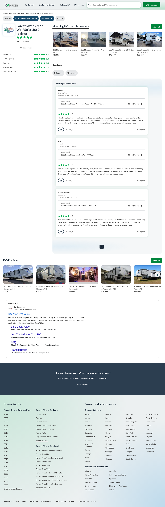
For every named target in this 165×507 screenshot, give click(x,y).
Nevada (129, 418)
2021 (6, 425)
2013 (6, 455)
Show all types (42, 440)
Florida (87, 450)
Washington (151, 440)
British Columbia (91, 475)
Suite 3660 (45, 18)
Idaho (87, 457)
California (88, 429)
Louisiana (109, 429)
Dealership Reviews (47, 5)
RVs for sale (79, 5)
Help (24, 501)
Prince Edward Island (117, 475)
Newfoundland (90, 486)
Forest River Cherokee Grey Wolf (49, 458)
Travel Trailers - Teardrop (46, 425)
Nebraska (129, 414)
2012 (6, 459)
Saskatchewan (115, 482)
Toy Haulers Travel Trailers (47, 437)
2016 (6, 444)
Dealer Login (46, 501)
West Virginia (151, 444)
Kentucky (109, 425)
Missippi (108, 451)
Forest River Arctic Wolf (24, 18)
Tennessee (150, 422)
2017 (6, 440)
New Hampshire (132, 422)
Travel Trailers (42, 433)
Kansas (108, 422)
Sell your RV (65, 5)
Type (6, 18)
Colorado (88, 433)
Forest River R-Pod (43, 461)
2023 (6, 418)
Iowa (107, 418)
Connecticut (90, 437)
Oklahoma (130, 448)
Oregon (129, 451)
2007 (6, 478)
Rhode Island (131, 459)
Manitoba (88, 478)
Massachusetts (111, 440)
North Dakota (131, 440)
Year (59, 18)
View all (156, 27)
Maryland (108, 437)
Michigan (108, 444)
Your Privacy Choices (87, 501)
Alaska (87, 418)
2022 (6, 422)
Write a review (152, 5)
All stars (70, 73)
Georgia (88, 454)
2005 (6, 485)
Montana (108, 459)
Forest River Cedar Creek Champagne (51, 480)
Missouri (108, 455)
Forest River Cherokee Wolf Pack (49, 476)
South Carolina (152, 414)
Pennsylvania (131, 455)
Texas (148, 425)
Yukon (111, 490)
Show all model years (13, 489)
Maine (107, 433)
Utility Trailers (41, 414)
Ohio (128, 444)
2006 (6, 481)
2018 (6, 437)
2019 (6, 433)
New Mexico (130, 429)
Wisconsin (150, 448)
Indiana (108, 414)
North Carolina (131, 437)
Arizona (88, 422)
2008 (6, 474)
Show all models (43, 488)
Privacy (72, 501)
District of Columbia (89, 445)
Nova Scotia (89, 490)
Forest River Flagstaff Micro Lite (49, 484)
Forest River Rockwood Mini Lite (49, 473)
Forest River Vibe (43, 469)
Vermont (149, 433)
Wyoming (150, 451)
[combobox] (58, 73)
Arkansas (88, 425)
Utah (148, 429)
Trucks (39, 418)
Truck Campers (42, 422)
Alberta (88, 471)
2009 (6, 470)
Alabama (88, 414)
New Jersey (130, 425)
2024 (6, 414)
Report (142, 129)
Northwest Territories (118, 486)
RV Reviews (30, 5)
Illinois (87, 461)
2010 (6, 466)
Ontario (112, 471)
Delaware (88, 440)
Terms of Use (60, 501)
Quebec (112, 478)
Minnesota (109, 448)
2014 (6, 451)
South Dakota (151, 418)
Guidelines (33, 501)
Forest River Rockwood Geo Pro (49, 450)
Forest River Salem (43, 465)
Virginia (149, 437)
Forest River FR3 (42, 454)
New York (129, 433)
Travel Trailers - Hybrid (45, 429)
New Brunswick (91, 482)
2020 (6, 429)
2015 (6, 448)
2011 (6, 463)
